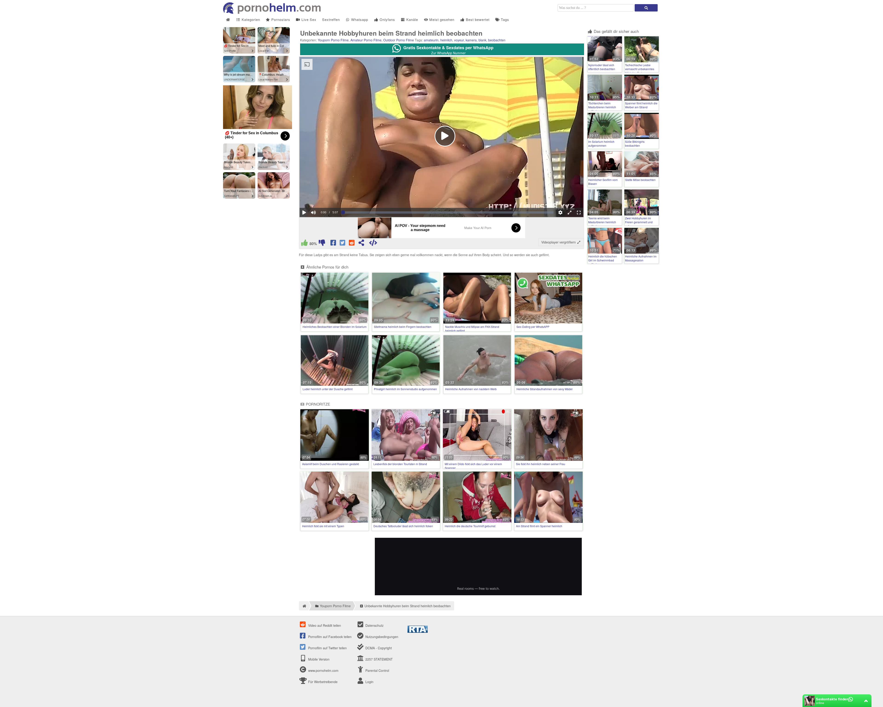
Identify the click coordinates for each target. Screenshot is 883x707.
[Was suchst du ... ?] (646, 7)
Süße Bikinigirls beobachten (635, 143)
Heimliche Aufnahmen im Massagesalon (641, 258)
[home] (303, 605)
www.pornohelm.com (323, 670)
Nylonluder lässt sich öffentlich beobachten (601, 67)
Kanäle (411, 19)
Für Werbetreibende (322, 681)
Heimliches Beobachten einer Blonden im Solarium (335, 327)
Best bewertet (477, 19)
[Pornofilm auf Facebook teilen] (334, 243)
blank (482, 40)
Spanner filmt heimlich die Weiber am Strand (641, 105)
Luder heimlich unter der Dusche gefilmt (328, 389)
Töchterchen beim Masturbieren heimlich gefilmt (602, 107)
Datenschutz (374, 625)
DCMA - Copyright (378, 648)
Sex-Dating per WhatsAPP (532, 327)
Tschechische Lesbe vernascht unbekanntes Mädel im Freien (639, 69)
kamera (471, 40)
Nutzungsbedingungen (381, 636)
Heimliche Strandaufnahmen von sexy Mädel (544, 389)
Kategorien (250, 19)
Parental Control (376, 670)
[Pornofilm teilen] (361, 243)
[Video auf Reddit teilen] (352, 243)
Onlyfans (386, 19)
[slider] (321, 198)
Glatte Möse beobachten (640, 180)
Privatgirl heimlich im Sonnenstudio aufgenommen (405, 389)
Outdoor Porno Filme (398, 40)
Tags (504, 19)
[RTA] (417, 631)
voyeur (459, 40)
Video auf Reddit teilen (324, 625)
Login (368, 681)
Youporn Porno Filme (333, 40)
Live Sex (308, 19)
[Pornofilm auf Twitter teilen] (343, 243)
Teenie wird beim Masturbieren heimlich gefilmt (602, 222)
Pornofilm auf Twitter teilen (327, 648)
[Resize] (569, 212)
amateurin (431, 40)
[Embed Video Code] (373, 243)
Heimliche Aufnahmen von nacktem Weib (471, 389)
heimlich (446, 40)
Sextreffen (331, 19)
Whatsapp (359, 19)
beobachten (496, 40)
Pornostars (280, 19)
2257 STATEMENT (378, 659)
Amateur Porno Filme (365, 40)
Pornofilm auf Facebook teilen (329, 636)
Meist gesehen (441, 19)
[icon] (228, 20)
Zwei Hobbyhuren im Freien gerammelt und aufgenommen (639, 222)
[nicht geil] (322, 243)
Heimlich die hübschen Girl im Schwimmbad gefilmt (602, 260)
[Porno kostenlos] (273, 12)
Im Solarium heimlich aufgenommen (601, 143)
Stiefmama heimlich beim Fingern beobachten (402, 327)
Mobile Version (318, 659)
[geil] (304, 243)
